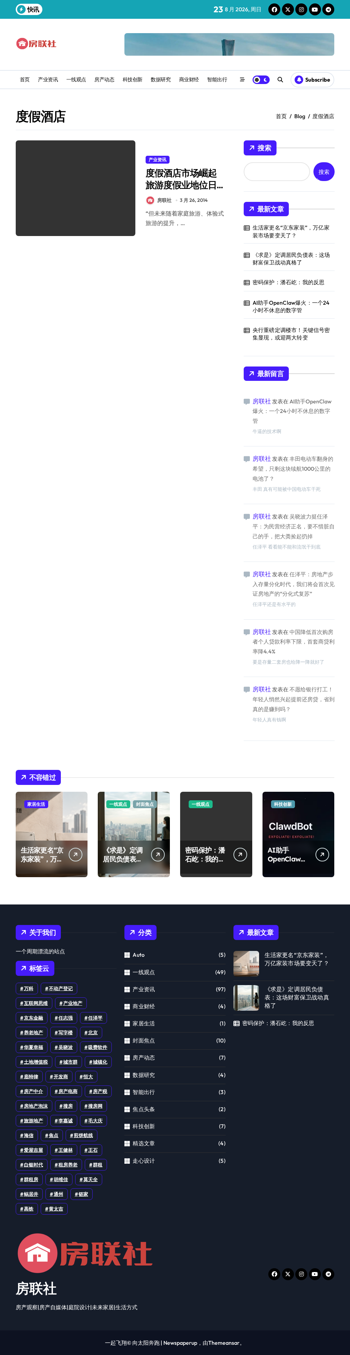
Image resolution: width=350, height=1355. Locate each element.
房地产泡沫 (36, 1106)
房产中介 (33, 1091)
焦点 (53, 1135)
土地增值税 (36, 1062)
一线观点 (76, 79)
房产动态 (104, 79)
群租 (98, 1165)
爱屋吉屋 (33, 1150)
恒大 (88, 1077)
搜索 (264, 147)
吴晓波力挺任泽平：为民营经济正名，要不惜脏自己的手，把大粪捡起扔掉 (294, 526)
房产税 (100, 1091)
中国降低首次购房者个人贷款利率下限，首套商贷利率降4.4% (294, 641)
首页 (25, 79)
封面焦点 (145, 804)
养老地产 (33, 1032)
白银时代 (33, 1165)
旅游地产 (33, 1121)
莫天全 (90, 1179)
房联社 (164, 200)
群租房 (31, 1179)
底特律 (31, 1077)
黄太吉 (56, 1209)
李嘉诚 (65, 1121)
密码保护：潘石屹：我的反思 (289, 282)
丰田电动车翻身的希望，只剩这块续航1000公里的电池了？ (293, 468)
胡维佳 (61, 1179)
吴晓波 (65, 1047)
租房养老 (68, 1165)
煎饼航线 (83, 1135)
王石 (93, 1150)
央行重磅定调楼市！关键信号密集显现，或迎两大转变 (291, 334)
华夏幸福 (33, 1047)
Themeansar (224, 1342)
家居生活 (36, 804)
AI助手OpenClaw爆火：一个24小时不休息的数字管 (291, 306)
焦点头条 (144, 1109)
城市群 (70, 1062)
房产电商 (68, 1091)
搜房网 (95, 1106)
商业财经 (189, 79)
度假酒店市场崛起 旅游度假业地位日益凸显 (181, 185)
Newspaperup (180, 1342)
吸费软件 (97, 1047)
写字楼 (65, 1032)
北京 (93, 1032)
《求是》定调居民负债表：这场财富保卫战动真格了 (291, 258)
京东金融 (33, 1018)
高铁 (28, 1209)
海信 (28, 1135)
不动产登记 (61, 988)
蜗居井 (31, 1194)
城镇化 (100, 1062)
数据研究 (161, 79)
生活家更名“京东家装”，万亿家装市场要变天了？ (291, 231)
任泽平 (95, 1018)
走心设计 (144, 1160)
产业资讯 (48, 79)
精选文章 (144, 1143)
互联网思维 (36, 1003)
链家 (83, 1194)
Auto (139, 954)
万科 (28, 988)
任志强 (65, 1018)
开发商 (61, 1077)
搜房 (68, 1106)
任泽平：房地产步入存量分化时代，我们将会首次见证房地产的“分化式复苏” (294, 584)
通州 (58, 1194)
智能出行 (217, 79)
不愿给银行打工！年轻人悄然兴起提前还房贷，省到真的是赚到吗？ (294, 699)
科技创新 (133, 79)
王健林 (65, 1150)
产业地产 (72, 1003)
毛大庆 (95, 1121)
